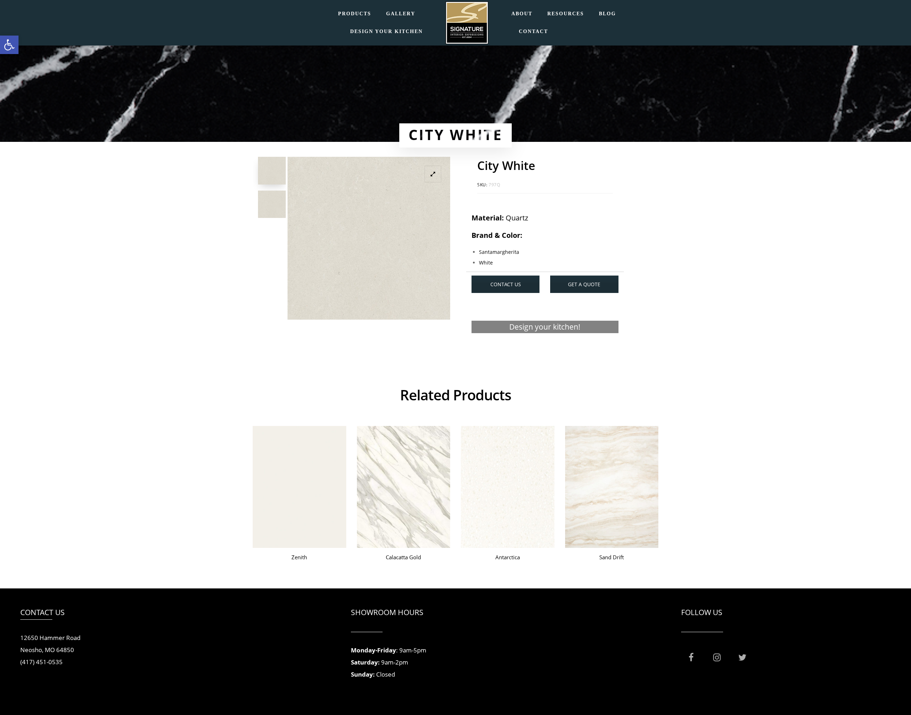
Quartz (517, 218)
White (486, 262)
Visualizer (545, 354)
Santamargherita (499, 252)
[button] (9, 45)
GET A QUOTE (584, 284)
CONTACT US (505, 284)
